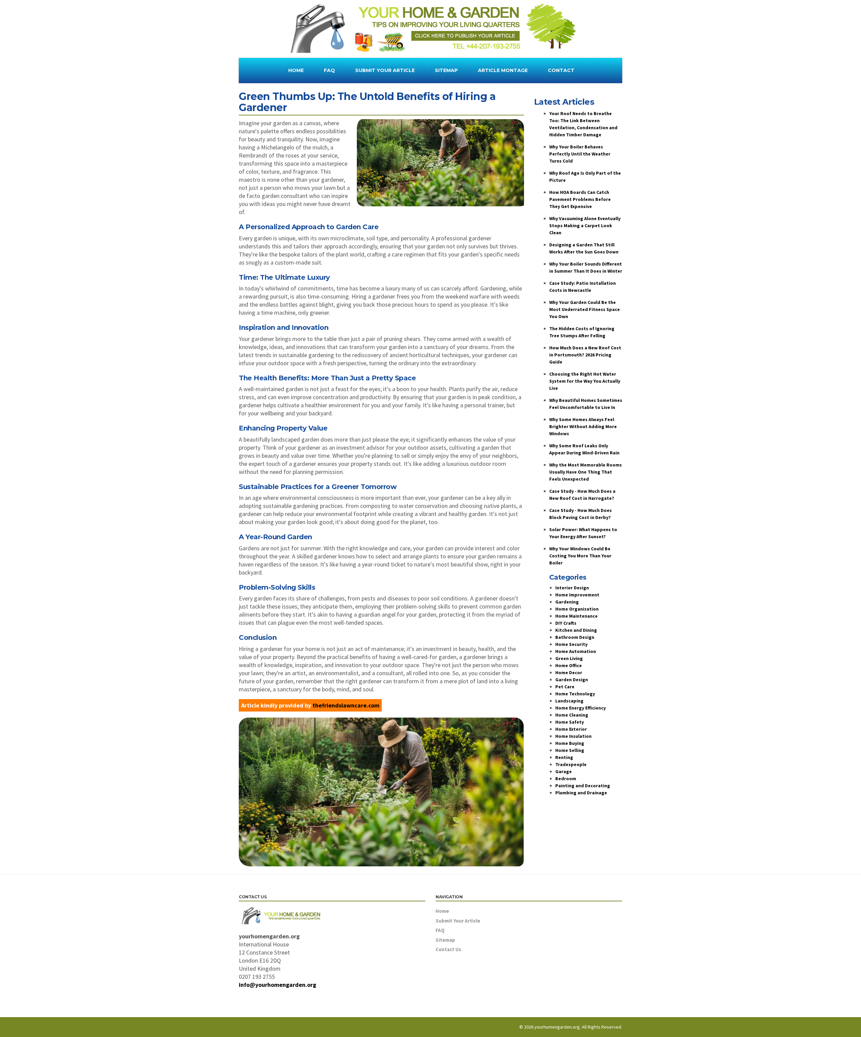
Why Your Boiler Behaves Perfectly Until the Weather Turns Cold (579, 154)
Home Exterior (571, 729)
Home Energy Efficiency (580, 708)
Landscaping (569, 701)
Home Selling (569, 750)
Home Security (571, 644)
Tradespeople (571, 764)
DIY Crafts (565, 623)
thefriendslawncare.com (345, 705)
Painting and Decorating (582, 786)
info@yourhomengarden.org (277, 985)
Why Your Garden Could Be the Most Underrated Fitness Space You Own (584, 309)
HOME (296, 70)
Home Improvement (577, 595)
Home (442, 911)
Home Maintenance (576, 616)
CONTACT (561, 70)
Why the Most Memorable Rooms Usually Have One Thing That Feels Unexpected (585, 472)
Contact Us (448, 949)
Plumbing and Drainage (581, 793)
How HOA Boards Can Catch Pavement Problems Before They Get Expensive (580, 199)
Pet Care (564, 687)
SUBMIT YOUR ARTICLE (385, 70)
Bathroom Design (574, 637)
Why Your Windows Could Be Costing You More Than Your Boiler (580, 556)
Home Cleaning (571, 715)
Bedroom (565, 778)
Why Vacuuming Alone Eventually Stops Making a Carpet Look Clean (585, 225)
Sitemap (445, 940)
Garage (563, 771)
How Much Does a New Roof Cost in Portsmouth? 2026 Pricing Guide (585, 355)
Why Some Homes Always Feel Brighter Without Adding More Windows (583, 426)
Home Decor (568, 672)
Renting (564, 757)
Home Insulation (573, 736)
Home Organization (577, 609)
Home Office (568, 665)
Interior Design (572, 588)
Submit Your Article (458, 921)
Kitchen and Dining (576, 630)
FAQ (329, 70)
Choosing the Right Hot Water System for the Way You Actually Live (584, 381)
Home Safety (569, 722)
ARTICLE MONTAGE (503, 70)
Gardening (567, 602)
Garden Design (571, 680)
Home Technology (575, 694)
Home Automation (575, 651)
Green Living (569, 658)
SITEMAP (446, 70)
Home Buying (569, 743)
